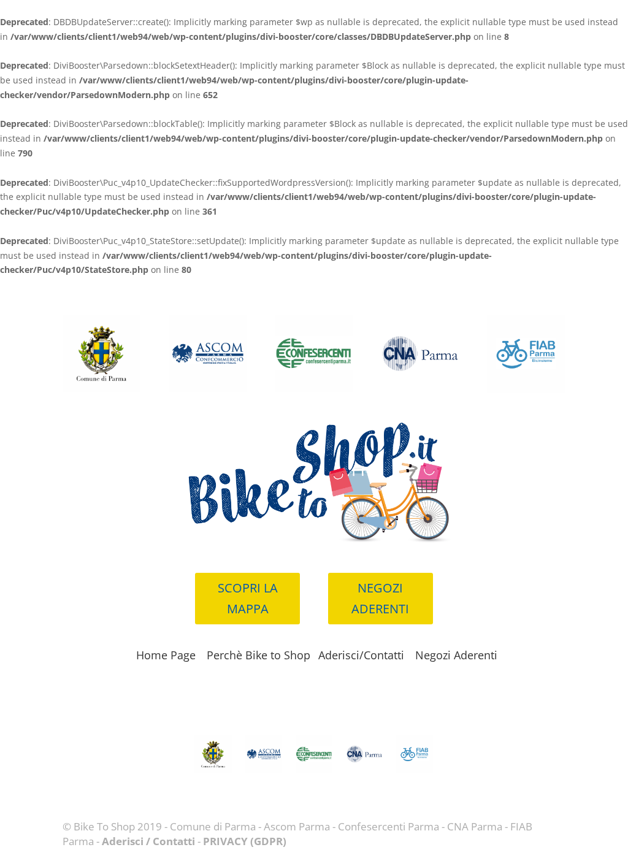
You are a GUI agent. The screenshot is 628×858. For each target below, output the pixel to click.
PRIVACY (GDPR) (244, 841)
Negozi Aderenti (456, 655)
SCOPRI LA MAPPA (248, 598)
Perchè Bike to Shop (258, 655)
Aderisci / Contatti (148, 841)
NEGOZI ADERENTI (380, 598)
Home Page (166, 655)
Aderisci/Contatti (361, 655)
